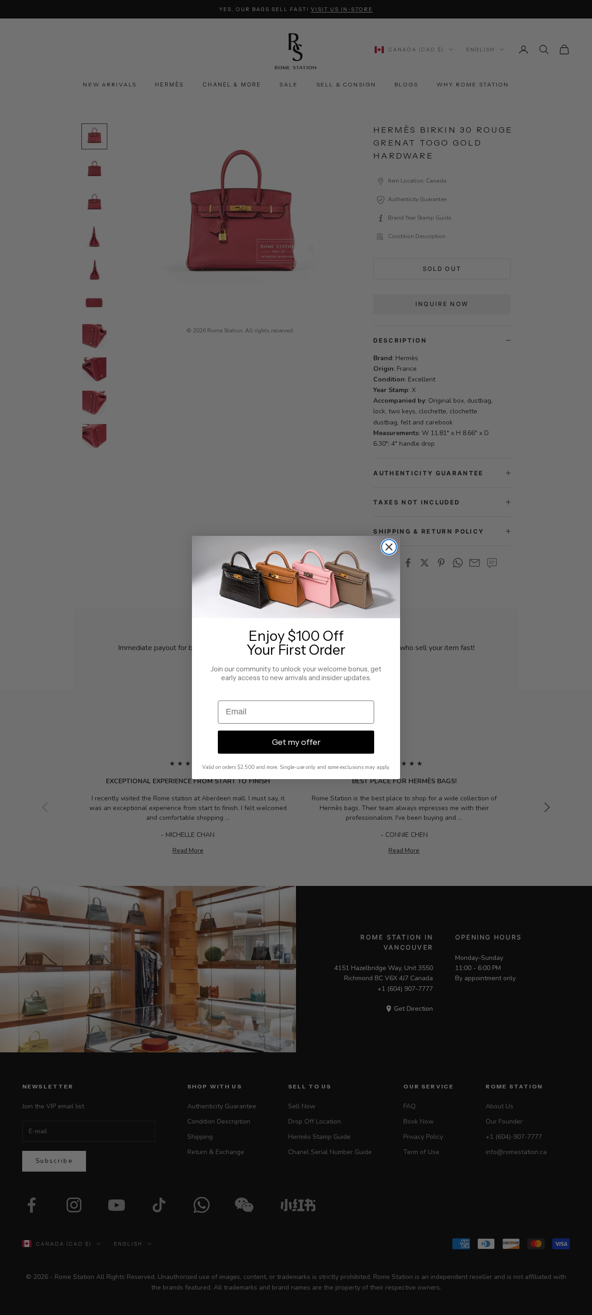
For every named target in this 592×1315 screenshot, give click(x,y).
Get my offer (296, 742)
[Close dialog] (389, 547)
